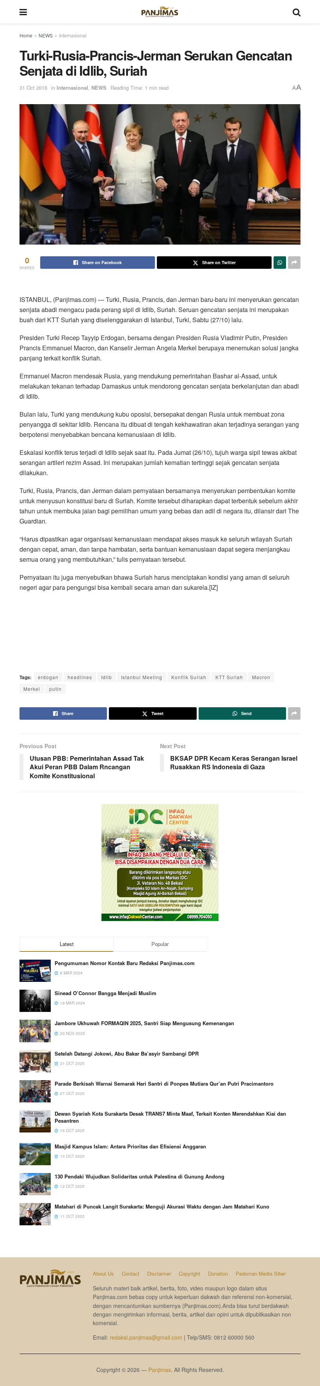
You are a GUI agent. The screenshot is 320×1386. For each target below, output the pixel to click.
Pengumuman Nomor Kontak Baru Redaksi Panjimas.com (125, 963)
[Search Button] (296, 11)
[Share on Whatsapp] (280, 262)
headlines (80, 677)
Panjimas (159, 1370)
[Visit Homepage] (159, 11)
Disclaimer (159, 1273)
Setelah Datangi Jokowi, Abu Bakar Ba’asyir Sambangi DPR (127, 1053)
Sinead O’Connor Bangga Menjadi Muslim (105, 993)
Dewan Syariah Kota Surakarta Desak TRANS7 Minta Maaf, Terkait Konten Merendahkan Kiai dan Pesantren (170, 1117)
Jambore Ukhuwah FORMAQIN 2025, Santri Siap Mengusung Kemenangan (144, 1023)
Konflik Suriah (188, 677)
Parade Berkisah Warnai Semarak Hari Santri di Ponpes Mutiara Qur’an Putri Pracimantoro (164, 1083)
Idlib (106, 677)
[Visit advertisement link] (160, 862)
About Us (103, 1273)
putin (55, 688)
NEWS (46, 35)
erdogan (48, 677)
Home (26, 35)
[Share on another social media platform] (294, 262)
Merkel (31, 688)
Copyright (189, 1273)
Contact (130, 1273)
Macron (261, 677)
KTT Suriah (229, 677)
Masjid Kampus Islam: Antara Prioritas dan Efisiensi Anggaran (130, 1146)
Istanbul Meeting (141, 677)
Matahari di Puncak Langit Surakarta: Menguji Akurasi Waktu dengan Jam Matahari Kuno (162, 1206)
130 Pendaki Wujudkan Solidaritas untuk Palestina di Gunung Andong (139, 1176)
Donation (218, 1273)
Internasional (73, 35)
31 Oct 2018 (33, 87)
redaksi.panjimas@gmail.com (146, 1337)
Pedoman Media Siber (261, 1273)
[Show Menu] (23, 11)
